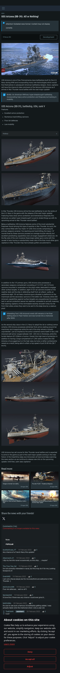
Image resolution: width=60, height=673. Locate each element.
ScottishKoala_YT (9, 550)
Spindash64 (7, 595)
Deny (30, 652)
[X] (3, 518)
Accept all (30, 659)
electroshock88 (8, 587)
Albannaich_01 (8, 558)
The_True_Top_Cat (9, 566)
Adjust (30, 666)
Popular (9, 544)
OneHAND (6, 576)
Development (48, 37)
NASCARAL (7, 603)
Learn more (9, 644)
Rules (8, 540)
